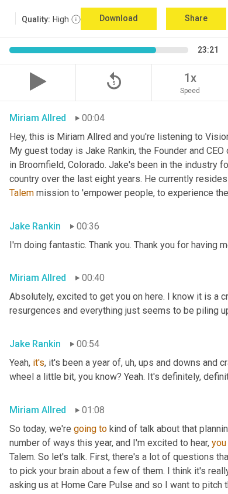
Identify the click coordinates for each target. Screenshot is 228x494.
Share (196, 18)
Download (118, 18)
